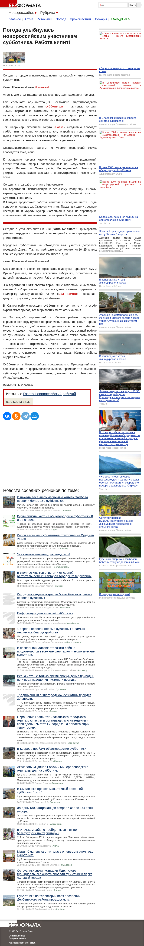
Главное (15, 19)
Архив (28, 19)
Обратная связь (17, 936)
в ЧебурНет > (120, 19)
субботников (54, 106)
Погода (61, 19)
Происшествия (80, 19)
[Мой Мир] (34, 416)
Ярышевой (42, 87)
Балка (59, 127)
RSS (33, 943)
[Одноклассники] (16, 416)
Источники (44, 19)
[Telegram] (25, 416)
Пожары (101, 19)
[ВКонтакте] (7, 416)
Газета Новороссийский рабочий (49, 394)
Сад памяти (67, 293)
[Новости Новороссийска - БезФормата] (21, 4)
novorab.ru (14, 65)
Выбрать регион (17, 938)
